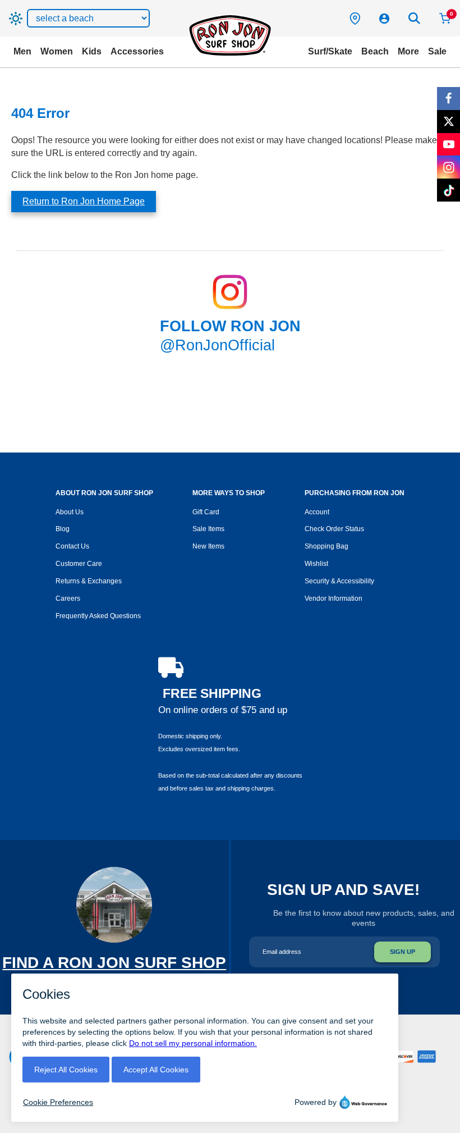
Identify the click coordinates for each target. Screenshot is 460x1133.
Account (317, 512)
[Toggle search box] (414, 18)
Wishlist (316, 564)
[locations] (355, 18)
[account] (384, 18)
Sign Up (402, 951)
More (408, 51)
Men (22, 51)
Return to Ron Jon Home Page (83, 201)
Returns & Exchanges (89, 581)
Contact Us (72, 546)
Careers (68, 598)
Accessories (137, 51)
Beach (375, 51)
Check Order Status (334, 529)
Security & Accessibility (339, 581)
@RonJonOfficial (217, 345)
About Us (70, 512)
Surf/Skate (330, 51)
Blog (63, 529)
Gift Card (205, 512)
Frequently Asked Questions (98, 616)
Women (56, 51)
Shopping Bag (326, 546)
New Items (208, 546)
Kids (92, 51)
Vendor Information (333, 598)
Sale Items (208, 529)
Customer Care (79, 564)
